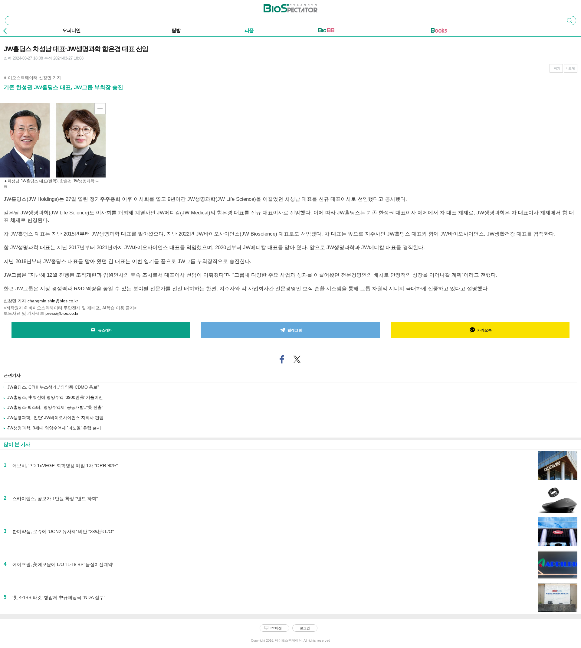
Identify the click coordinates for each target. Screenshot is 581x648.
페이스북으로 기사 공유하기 (282, 359)
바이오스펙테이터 (280, 6)
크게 (571, 68)
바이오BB (326, 31)
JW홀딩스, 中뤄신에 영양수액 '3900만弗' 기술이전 (55, 397)
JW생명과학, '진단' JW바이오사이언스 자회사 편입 (55, 417)
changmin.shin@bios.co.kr (53, 300)
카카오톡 (484, 330)
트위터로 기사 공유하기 (297, 359)
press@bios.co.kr (62, 313)
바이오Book (439, 31)
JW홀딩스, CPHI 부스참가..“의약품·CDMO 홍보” (53, 387)
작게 (557, 68)
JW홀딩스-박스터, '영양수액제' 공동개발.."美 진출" (55, 407)
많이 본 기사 (17, 444)
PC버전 (276, 628)
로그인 (305, 628)
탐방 (176, 30)
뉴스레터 (105, 330)
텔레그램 (294, 330)
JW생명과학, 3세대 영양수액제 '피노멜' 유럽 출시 (54, 427)
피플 (249, 30)
